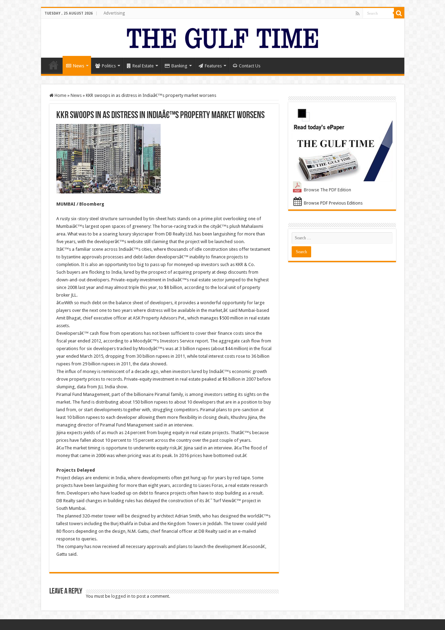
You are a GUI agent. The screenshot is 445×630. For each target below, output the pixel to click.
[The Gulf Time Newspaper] (222, 36)
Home (53, 65)
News (78, 65)
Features (213, 65)
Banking (179, 65)
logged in (120, 596)
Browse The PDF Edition (327, 189)
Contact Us (249, 65)
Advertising (114, 13)
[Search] (399, 13)
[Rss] (357, 13)
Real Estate (143, 65)
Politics (109, 65)
